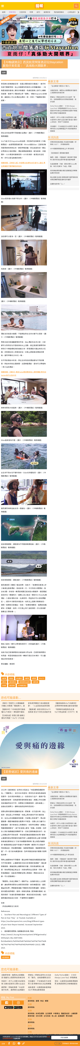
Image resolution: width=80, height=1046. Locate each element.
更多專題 (69, 1016)
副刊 (38, 12)
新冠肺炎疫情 (25, 682)
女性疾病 (47, 1016)
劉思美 (12, 685)
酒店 (11, 678)
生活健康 (48, 1013)
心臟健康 (74, 1013)
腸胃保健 (31, 1016)
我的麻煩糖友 (59, 12)
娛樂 (4, 72)
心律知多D (72, 12)
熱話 (42, 1001)
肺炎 (4, 682)
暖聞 (46, 1001)
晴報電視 (12, 12)
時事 (31, 12)
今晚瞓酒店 (22, 685)
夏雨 (27, 678)
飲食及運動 (40, 1013)
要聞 (37, 1001)
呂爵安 (19, 678)
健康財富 (47, 12)
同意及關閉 (64, 1037)
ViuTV (42, 678)
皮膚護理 (61, 1016)
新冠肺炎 (13, 682)
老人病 (54, 1016)
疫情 (4, 678)
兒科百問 (39, 1016)
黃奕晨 (36, 682)
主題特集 (22, 12)
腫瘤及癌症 (65, 1013)
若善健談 (6, 957)
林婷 (4, 685)
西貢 (34, 678)
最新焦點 (31, 1001)
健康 (3, 12)
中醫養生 (56, 1013)
